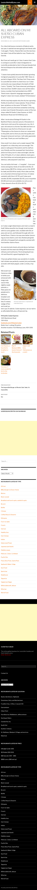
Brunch (3, 504)
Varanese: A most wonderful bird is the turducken (6, 370)
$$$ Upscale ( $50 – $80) (8, 756)
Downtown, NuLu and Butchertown (12, 700)
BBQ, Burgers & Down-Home (10, 490)
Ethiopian (4, 518)
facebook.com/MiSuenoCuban (11, 323)
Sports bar (4, 571)
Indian (3, 539)
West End (4, 736)
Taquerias (4, 578)
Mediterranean (5, 550)
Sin (4, 396)
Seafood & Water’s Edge (8, 564)
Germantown (5, 707)
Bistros (3, 493)
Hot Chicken (5, 536)
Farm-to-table (5, 521)
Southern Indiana (6, 728)
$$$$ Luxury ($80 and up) (9, 759)
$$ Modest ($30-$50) (7, 752)
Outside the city (6, 721)
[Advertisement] (18, 438)
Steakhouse (4, 575)
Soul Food (4, 568)
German (3, 529)
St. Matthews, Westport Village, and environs (14, 732)
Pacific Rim (4, 557)
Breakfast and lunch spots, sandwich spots (14, 500)
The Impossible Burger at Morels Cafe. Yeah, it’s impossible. (15, 387)
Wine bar (4, 589)
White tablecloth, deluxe (8, 585)
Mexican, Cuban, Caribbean (9, 553)
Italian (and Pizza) (6, 543)
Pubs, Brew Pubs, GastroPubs (10, 561)
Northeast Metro (6, 718)
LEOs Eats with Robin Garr (21, 41)
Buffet (3, 507)
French (3, 525)
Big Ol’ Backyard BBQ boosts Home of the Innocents (17, 349)
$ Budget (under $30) (7, 748)
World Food (4, 592)
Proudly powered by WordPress (9, 887)
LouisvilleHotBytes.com (10, 2)
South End (4, 725)
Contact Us (4, 673)
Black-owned (5, 497)
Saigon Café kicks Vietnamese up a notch (27, 349)
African (3, 486)
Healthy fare (5, 532)
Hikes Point (4, 711)
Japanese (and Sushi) (7, 546)
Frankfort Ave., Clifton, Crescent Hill (12, 704)
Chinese (3, 511)
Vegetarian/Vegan (6, 582)
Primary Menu (34, 2)
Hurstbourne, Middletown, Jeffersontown (14, 714)
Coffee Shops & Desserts (8, 514)
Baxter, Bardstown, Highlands (10, 697)
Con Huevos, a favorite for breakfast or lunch (5, 349)
